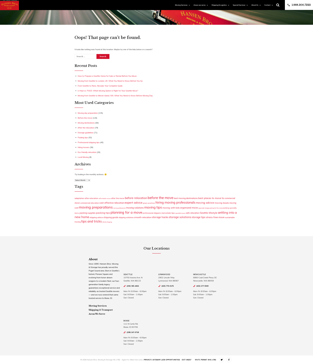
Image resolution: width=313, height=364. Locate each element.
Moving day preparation (88, 113)
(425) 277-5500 (202, 286)
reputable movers (180, 213)
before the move (160, 198)
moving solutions (135, 207)
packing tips (103, 212)
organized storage (203, 208)
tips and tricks (91, 221)
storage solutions (180, 217)
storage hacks (160, 217)
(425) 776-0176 (168, 286)
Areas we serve (200, 5)
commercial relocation (89, 203)
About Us (254, 5)
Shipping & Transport (101, 310)
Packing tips (83, 137)
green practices (149, 203)
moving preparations (96, 207)
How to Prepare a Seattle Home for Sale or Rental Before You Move (107, 76)
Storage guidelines (86, 132)
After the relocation (86, 128)
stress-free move (215, 217)
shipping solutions (126, 217)
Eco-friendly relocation (87, 152)
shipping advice (96, 217)
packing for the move (215, 208)
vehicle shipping (107, 222)
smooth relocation (142, 217)
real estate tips (168, 213)
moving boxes (222, 202)
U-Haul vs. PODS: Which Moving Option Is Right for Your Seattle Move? (108, 91)
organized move (189, 207)
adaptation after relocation (86, 198)
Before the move (85, 118)
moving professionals (119, 208)
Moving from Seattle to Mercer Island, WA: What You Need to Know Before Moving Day (115, 95)
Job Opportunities (171, 360)
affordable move (105, 198)
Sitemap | (157, 360)
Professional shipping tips (89, 142)
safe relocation (193, 213)
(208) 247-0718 (133, 332)
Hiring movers (83, 147)
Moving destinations (86, 123)
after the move (117, 198)
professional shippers (152, 213)
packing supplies (87, 213)
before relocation (136, 198)
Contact (267, 5)
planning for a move (126, 212)
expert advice (133, 202)
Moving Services (181, 5)
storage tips (198, 217)
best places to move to (211, 198)
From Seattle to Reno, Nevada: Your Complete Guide (100, 86)
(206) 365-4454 (133, 286)
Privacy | (148, 360)
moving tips (153, 207)
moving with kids (171, 207)
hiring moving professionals (175, 202)
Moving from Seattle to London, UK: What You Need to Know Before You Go (110, 81)
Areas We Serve (97, 314)
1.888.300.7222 (301, 4)
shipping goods (110, 217)
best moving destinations (186, 198)
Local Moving (83, 157)
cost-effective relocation (111, 202)
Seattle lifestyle (208, 212)
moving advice (205, 202)
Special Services (239, 5)
